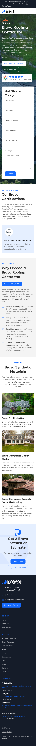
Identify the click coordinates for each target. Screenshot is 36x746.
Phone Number (11, 121)
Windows (5, 672)
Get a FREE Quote (11, 284)
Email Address (10, 131)
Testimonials (6, 627)
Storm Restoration (8, 642)
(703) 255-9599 (10, 69)
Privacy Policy (7, 732)
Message (8, 151)
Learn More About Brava (14, 63)
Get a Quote (18, 561)
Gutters (4, 653)
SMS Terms (6, 728)
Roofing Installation (9, 638)
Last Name (9, 111)
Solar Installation (7, 646)
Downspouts (6, 657)
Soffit (4, 664)
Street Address (11, 141)
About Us (5, 624)
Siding (4, 649)
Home (4, 620)
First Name (9, 101)
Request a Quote (11, 605)
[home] (8, 11)
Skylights (5, 668)
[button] (32, 11)
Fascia (4, 661)
